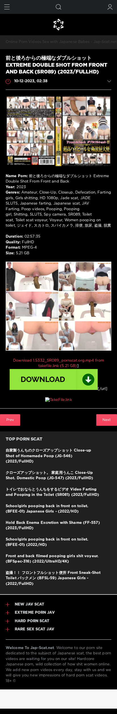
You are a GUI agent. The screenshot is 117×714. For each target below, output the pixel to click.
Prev (10, 420)
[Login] (110, 7)
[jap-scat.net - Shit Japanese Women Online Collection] (58, 24)
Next (107, 420)
